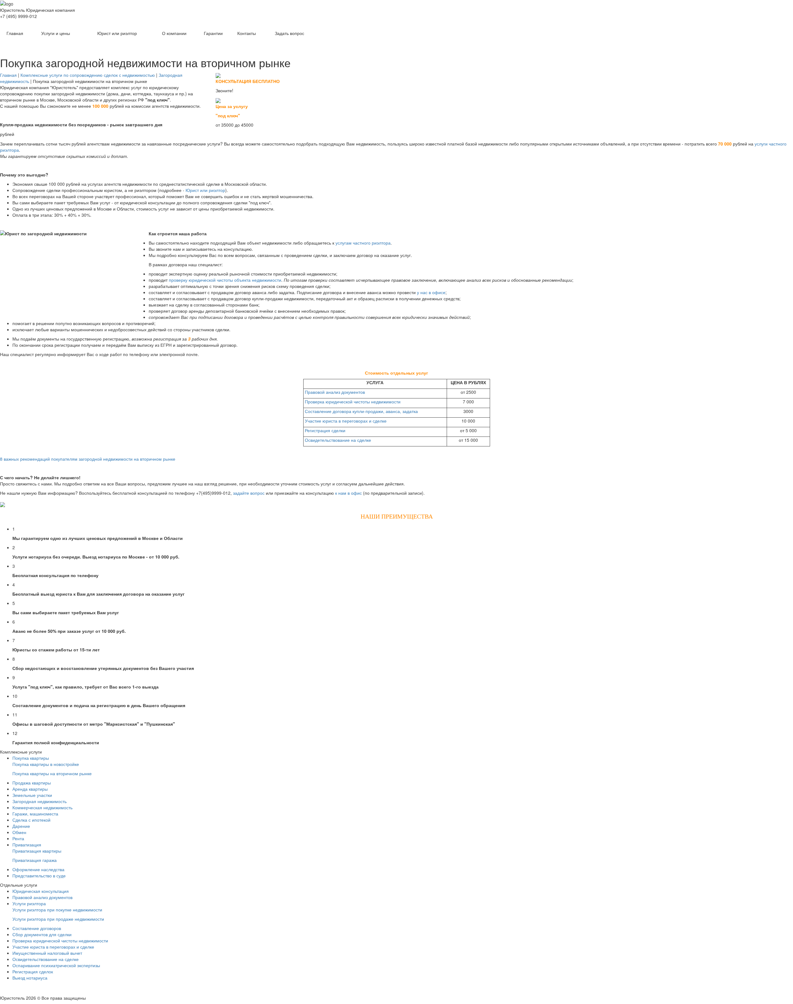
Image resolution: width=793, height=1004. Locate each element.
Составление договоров (36, 928)
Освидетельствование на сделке (338, 440)
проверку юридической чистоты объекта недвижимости (225, 280)
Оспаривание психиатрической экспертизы (56, 965)
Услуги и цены (55, 33)
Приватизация (26, 844)
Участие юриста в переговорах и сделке (346, 421)
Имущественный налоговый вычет (47, 953)
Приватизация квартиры (36, 851)
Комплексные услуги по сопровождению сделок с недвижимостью (87, 75)
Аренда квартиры (30, 789)
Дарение (21, 826)
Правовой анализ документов (335, 392)
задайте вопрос (249, 493)
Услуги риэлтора (29, 903)
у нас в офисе (431, 292)
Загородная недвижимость (39, 801)
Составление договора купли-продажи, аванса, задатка (361, 411)
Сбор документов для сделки (42, 934)
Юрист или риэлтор (117, 33)
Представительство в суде (39, 875)
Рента (18, 838)
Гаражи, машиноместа (35, 814)
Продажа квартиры (31, 783)
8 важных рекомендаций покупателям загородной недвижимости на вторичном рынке (87, 459)
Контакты (246, 33)
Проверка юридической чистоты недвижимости (353, 401)
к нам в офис (348, 493)
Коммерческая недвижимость (42, 807)
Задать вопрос (289, 33)
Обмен (19, 832)
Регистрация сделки (325, 430)
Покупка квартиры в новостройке (45, 764)
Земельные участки (32, 795)
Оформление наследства (38, 869)
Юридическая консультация (40, 891)
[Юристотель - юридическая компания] (396, 3)
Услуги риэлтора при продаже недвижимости (58, 919)
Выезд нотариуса (29, 978)
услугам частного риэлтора (363, 243)
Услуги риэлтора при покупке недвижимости (57, 909)
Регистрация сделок (32, 971)
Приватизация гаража (34, 860)
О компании (174, 33)
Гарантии (213, 33)
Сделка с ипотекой (31, 820)
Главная (15, 33)
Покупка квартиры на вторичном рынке (52, 773)
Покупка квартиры (30, 758)
